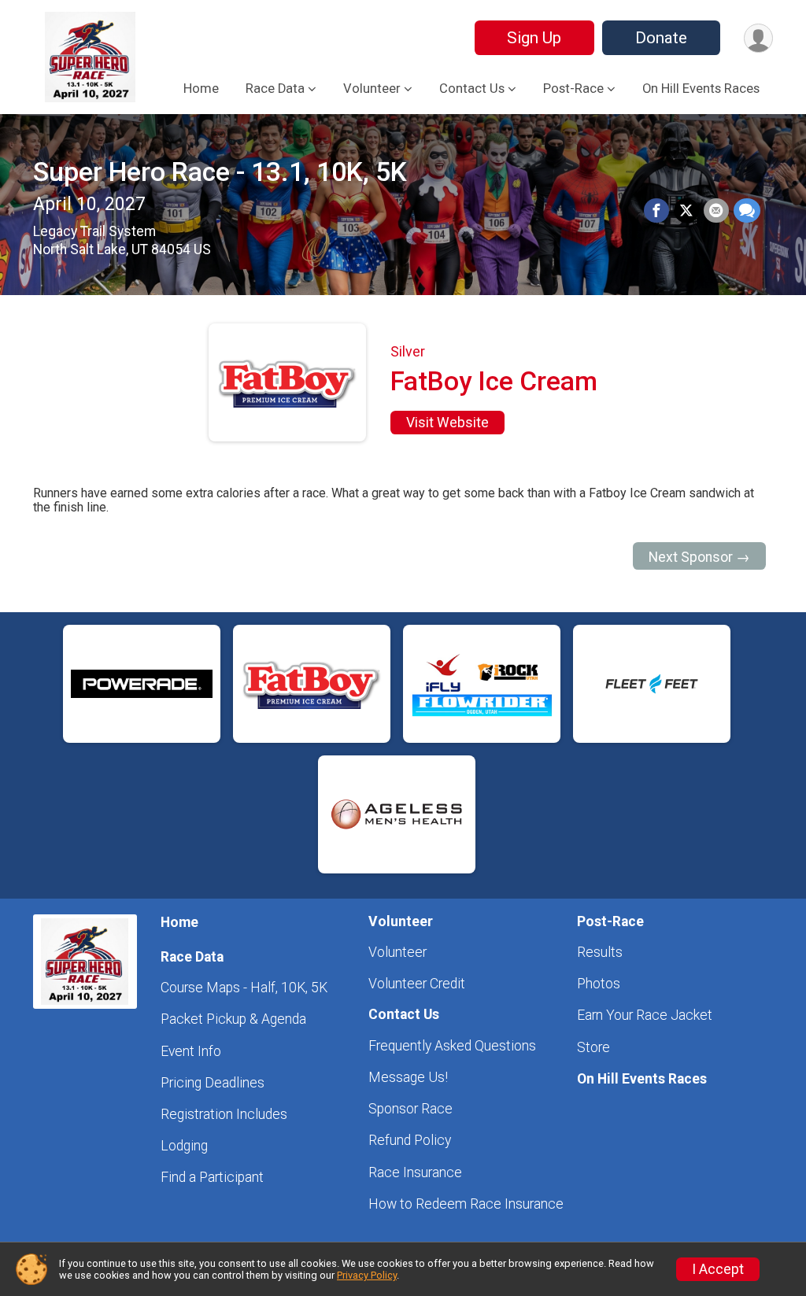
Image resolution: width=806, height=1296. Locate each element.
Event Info (191, 1051)
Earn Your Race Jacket (644, 1015)
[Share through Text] (747, 210)
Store (593, 1047)
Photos (598, 983)
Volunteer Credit (416, 983)
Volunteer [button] (372, 88)
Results (600, 952)
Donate (661, 37)
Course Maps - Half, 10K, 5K (244, 987)
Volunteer (397, 952)
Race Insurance (415, 1172)
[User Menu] (758, 38)
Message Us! (408, 1077)
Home (201, 88)
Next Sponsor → (699, 557)
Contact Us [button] (472, 88)
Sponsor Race (410, 1109)
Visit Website (447, 422)
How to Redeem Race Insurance (466, 1204)
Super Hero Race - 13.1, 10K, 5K (220, 172)
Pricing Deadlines (212, 1083)
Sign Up (534, 37)
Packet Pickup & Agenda (233, 1019)
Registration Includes (224, 1114)
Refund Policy (409, 1140)
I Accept (718, 1269)
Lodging (184, 1146)
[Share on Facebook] (656, 210)
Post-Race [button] (573, 88)
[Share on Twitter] (686, 210)
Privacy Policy (367, 1275)
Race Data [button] (275, 88)
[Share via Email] (716, 210)
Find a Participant (212, 1177)
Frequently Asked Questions (452, 1046)
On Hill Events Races (701, 88)
